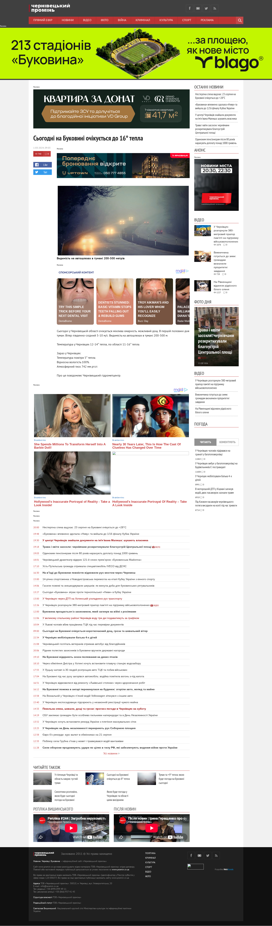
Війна (122, 20)
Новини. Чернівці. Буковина (46, 861)
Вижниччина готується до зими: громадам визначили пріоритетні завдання (212, 398)
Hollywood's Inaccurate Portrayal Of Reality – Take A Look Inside (149, 503)
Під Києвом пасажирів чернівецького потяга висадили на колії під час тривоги (216, 503)
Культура (166, 20)
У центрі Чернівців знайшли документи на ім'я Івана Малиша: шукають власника (216, 116)
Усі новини (110, 754)
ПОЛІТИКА (150, 853)
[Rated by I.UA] (195, 868)
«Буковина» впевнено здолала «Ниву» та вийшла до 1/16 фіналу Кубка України (216, 106)
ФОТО (148, 876)
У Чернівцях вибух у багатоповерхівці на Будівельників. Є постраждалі (216, 465)
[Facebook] (189, 8)
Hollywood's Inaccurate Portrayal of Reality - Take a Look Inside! (72, 503)
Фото (104, 20)
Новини (68, 20)
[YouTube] (198, 8)
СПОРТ (148, 867)
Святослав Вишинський (44, 908)
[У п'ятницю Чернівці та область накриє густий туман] (42, 779)
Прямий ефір (42, 20)
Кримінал (143, 20)
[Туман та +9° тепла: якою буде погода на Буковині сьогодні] (146, 779)
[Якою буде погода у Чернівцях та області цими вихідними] (94, 796)
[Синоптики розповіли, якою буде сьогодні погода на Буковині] (42, 796)
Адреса (36, 883)
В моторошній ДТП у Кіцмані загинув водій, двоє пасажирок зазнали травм (214, 490)
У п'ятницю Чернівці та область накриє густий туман (66, 779)
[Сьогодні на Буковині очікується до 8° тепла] (94, 779)
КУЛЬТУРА (150, 862)
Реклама (207, 20)
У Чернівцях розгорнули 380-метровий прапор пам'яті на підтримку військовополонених (215, 384)
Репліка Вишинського (53, 809)
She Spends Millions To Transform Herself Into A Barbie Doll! (69, 446)
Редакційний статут (42, 903)
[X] (206, 8)
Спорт (186, 20)
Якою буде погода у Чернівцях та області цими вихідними (117, 796)
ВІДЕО (148, 872)
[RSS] (214, 8)
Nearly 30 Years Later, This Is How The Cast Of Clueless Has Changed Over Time (146, 446)
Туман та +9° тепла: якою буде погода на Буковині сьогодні (171, 779)
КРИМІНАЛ (150, 858)
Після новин (125, 809)
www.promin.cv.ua (120, 869)
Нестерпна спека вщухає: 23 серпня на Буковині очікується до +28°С (215, 96)
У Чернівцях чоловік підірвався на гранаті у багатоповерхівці (212, 452)
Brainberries (40, 440)
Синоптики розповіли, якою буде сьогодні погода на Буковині (66, 796)
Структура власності (42, 897)
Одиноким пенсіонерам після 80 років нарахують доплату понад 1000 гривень (215, 141)
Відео (87, 20)
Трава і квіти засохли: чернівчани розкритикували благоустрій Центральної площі (212, 128)
